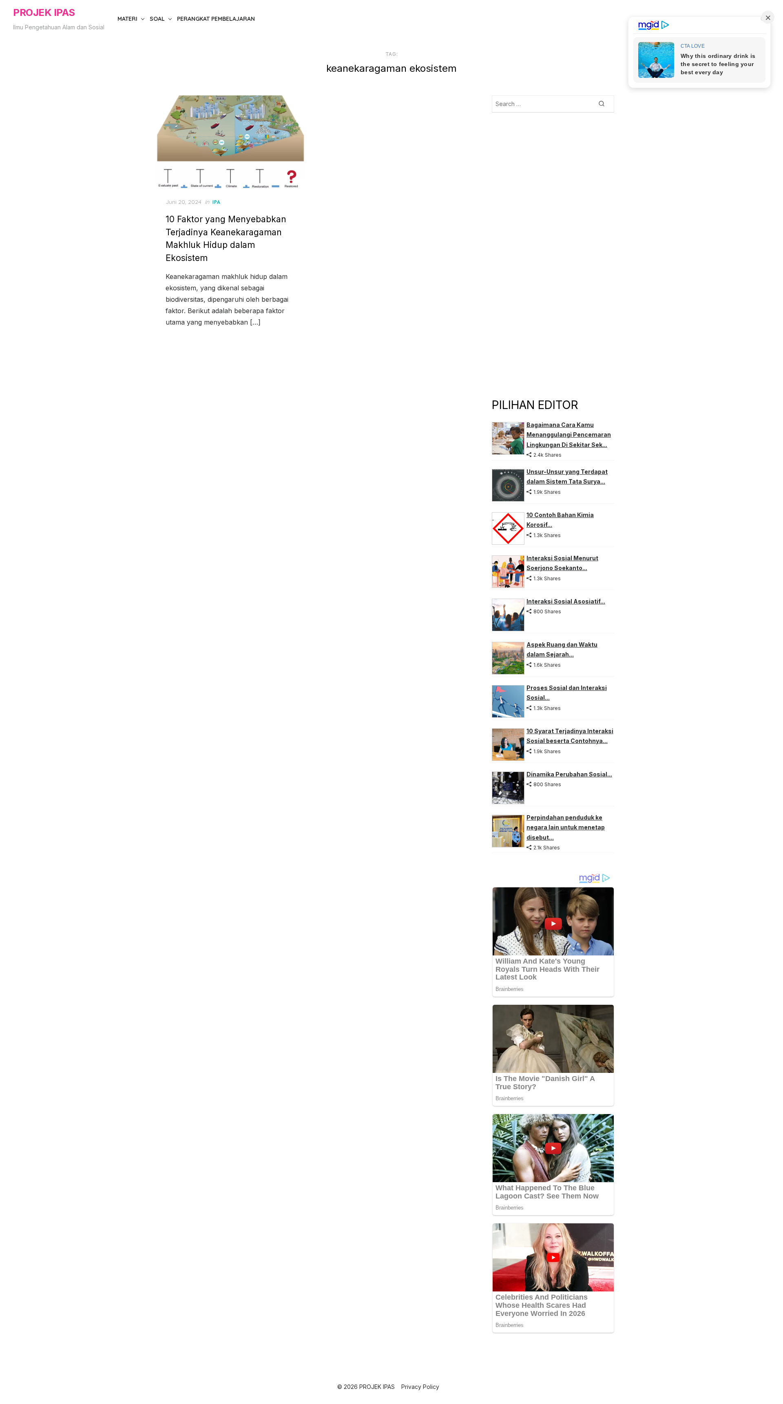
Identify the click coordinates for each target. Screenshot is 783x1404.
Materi (127, 18)
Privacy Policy (420, 1386)
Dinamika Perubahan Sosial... (569, 774)
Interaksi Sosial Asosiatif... (565, 601)
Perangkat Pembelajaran (216, 18)
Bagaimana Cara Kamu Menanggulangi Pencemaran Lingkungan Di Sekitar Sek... (568, 434)
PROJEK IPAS (44, 12)
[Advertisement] (553, 254)
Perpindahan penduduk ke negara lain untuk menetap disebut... (565, 827)
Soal (157, 18)
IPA (216, 202)
